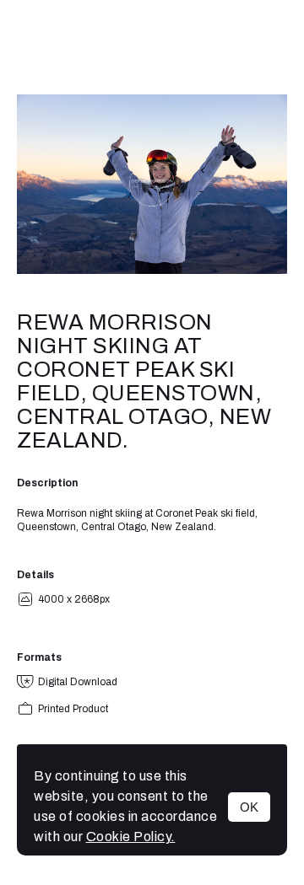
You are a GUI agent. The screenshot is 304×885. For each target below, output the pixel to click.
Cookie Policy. (131, 836)
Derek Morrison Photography (152, 47)
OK (249, 807)
